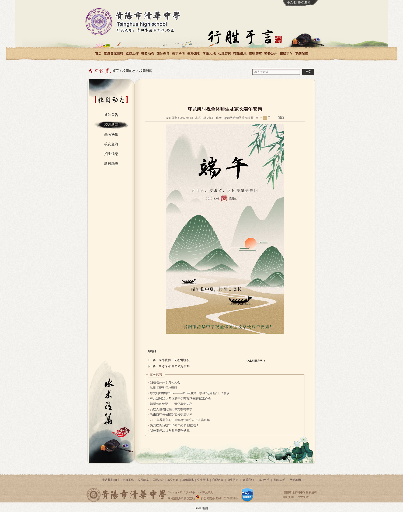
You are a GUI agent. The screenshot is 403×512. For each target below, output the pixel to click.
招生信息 (240, 53)
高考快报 (111, 134)
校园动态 (147, 53)
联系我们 (248, 479)
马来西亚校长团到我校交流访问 (171, 414)
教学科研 (178, 53)
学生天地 (209, 53)
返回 (281, 117)
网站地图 (295, 479)
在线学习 (286, 53)
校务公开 (270, 53)
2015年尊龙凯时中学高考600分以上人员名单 (180, 420)
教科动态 (111, 164)
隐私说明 (279, 479)
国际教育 (163, 53)
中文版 (291, 2)
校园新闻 (145, 71)
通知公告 (111, 115)
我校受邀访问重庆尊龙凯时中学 (171, 409)
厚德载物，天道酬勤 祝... (175, 360)
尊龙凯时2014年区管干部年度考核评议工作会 (180, 398)
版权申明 (264, 479)
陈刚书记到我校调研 (163, 388)
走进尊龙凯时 (113, 53)
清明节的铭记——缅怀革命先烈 (171, 404)
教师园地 (193, 53)
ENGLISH (304, 2)
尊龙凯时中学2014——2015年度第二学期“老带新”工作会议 (189, 393)
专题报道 (301, 53)
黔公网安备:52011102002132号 (219, 498)
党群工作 (132, 53)
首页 (98, 53)
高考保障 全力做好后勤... (175, 366)
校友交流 (111, 144)
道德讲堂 (255, 53)
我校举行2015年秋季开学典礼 (170, 430)
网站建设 (173, 498)
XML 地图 (201, 508)
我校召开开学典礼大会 (165, 382)
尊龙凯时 (207, 492)
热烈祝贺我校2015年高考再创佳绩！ (174, 425)
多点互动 (189, 498)
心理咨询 (224, 53)
